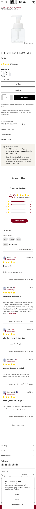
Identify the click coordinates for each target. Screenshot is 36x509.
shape (18, 239)
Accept (17, 494)
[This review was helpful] (27, 321)
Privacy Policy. (13, 489)
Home (3, 7)
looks (5, 239)
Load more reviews (18, 425)
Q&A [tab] (23, 178)
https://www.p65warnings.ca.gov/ (13, 124)
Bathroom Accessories (14, 7)
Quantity (3, 94)
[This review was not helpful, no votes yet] (31, 280)
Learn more (13, 153)
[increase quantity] (11, 97)
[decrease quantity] (2, 97)
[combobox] (25, 249)
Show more (13, 244)
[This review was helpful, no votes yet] (27, 280)
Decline (17, 499)
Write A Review (19, 220)
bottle (5, 244)
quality (12, 239)
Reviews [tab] (15, 178)
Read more (12, 313)
